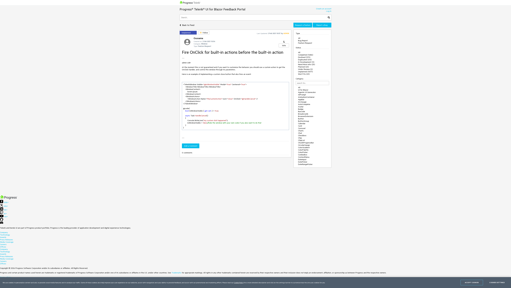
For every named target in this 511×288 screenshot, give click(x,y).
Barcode (301, 111)
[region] (255, 282)
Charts (301, 130)
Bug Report (303, 40)
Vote (284, 45)
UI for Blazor (303, 90)
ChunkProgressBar (306, 142)
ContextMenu (303, 157)
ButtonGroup (303, 121)
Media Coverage (6, 242)
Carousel (301, 128)
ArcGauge (302, 102)
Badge (300, 109)
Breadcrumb (303, 114)
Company (4, 232)
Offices (3, 247)
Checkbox (302, 135)
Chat (300, 133)
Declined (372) (304, 57)
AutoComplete (304, 104)
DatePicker (302, 162)
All (299, 38)
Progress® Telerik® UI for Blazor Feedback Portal (212, 9)
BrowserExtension (305, 116)
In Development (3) (306, 62)
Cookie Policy (239, 282)
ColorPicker (303, 152)
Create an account (323, 8)
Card (300, 126)
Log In (328, 11)
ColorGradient (304, 147)
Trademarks (176, 272)
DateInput (302, 159)
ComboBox (302, 154)
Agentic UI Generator (307, 92)
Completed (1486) (305, 55)
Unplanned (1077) (305, 71)
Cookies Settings (497, 282)
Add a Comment (190, 146)
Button (301, 118)
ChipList (301, 140)
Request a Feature (302, 25)
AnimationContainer (306, 97)
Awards (3, 237)
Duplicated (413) (305, 59)
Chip (300, 138)
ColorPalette (303, 150)
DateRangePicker (305, 164)
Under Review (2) (305, 69)
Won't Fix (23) (304, 74)
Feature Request (305, 43)
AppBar (301, 99)
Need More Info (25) (306, 64)
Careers (3, 244)
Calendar (301, 123)
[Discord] (1, 223)
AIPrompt (302, 94)
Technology (5, 235)
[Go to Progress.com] (8, 198)
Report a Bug (321, 25)
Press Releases (6, 239)
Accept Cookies (472, 282)
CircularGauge (304, 145)
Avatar (301, 106)
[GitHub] (1, 220)
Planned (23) (303, 67)
